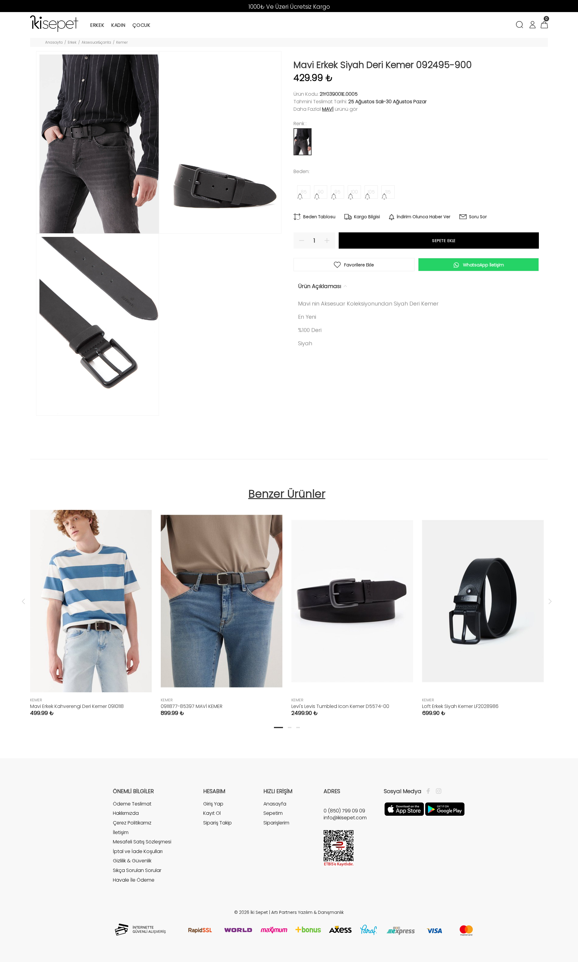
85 (304, 191)
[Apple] (404, 809)
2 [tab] (289, 727)
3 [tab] (298, 727)
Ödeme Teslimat (132, 804)
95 (337, 191)
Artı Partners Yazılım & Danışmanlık (307, 912)
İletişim (121, 832)
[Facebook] (430, 791)
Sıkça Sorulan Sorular (137, 870)
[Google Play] (444, 809)
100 (354, 191)
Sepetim (273, 813)
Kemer (122, 42)
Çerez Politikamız (132, 822)
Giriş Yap (213, 804)
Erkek (72, 42)
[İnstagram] (437, 791)
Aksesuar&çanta (96, 42)
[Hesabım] (532, 25)
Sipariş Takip (217, 822)
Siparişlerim (276, 822)
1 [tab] (278, 727)
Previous (23, 601)
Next (550, 601)
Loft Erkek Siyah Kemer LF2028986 (460, 706)
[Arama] (520, 25)
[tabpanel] (91, 607)
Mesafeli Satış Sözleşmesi (142, 841)
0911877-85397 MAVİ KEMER (191, 706)
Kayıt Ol (212, 813)
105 (371, 191)
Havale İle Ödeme (133, 880)
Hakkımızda (126, 813)
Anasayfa (54, 42)
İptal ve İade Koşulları (138, 851)
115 (388, 191)
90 (321, 191)
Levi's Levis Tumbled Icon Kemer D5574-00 (340, 706)
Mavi (328, 109)
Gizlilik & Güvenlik (132, 860)
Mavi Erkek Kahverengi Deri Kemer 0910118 (77, 706)
